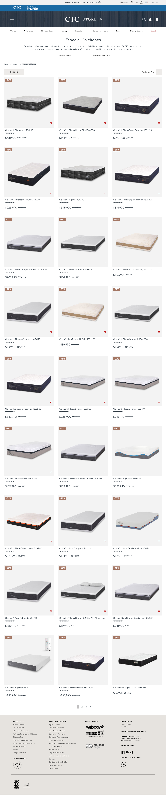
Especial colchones (29, 64)
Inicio (6, 64)
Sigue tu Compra (54, 725)
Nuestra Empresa (19, 725)
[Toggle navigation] (12, 19)
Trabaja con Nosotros (20, 746)
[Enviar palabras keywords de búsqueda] (144, 19)
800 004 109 (125, 727)
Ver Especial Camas (64, 55)
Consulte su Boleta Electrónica (59, 756)
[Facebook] (123, 752)
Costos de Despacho (55, 746)
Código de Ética (18, 737)
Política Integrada (19, 728)
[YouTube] (127, 752)
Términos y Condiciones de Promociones (62, 743)
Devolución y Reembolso (57, 734)
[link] (153, 31)
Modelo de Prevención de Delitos (23, 743)
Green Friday (53, 768)
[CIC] (17, 8)
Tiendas (15, 750)
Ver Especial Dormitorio (101, 55)
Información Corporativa (21, 731)
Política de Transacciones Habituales (25, 734)
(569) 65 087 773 (134, 741)
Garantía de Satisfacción (57, 731)
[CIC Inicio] (80, 19)
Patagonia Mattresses (20, 753)
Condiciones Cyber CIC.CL (58, 762)
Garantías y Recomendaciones (59, 737)
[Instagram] (131, 752)
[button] (150, 19)
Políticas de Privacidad (56, 728)
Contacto (52, 759)
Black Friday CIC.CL (55, 765)
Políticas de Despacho (56, 740)
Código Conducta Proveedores (23, 740)
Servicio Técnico (54, 750)
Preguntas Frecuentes (56, 753)
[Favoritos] (51, 123)
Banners (15, 64)
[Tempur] (32, 8)
